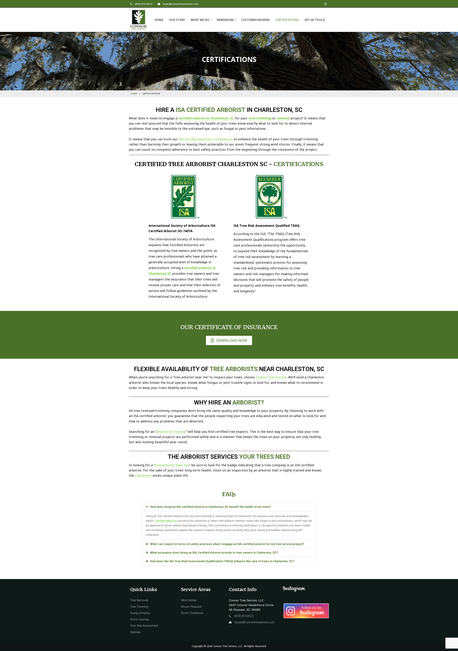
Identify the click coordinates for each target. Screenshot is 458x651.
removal (283, 118)
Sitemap (135, 632)
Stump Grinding (140, 613)
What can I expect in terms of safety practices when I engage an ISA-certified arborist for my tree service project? (227, 544)
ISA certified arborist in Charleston (206, 139)
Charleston (143, 475)
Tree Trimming (139, 607)
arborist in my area (171, 431)
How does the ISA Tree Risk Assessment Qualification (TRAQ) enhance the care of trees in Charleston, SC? (222, 561)
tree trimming (260, 118)
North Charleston (192, 613)
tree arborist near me (171, 465)
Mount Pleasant (191, 607)
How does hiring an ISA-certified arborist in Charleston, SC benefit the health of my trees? (210, 507)
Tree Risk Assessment (144, 626)
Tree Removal (139, 600)
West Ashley (189, 600)
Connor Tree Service (271, 377)
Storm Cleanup (139, 619)
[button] (229, 507)
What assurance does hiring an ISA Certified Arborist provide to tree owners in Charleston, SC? (214, 552)
